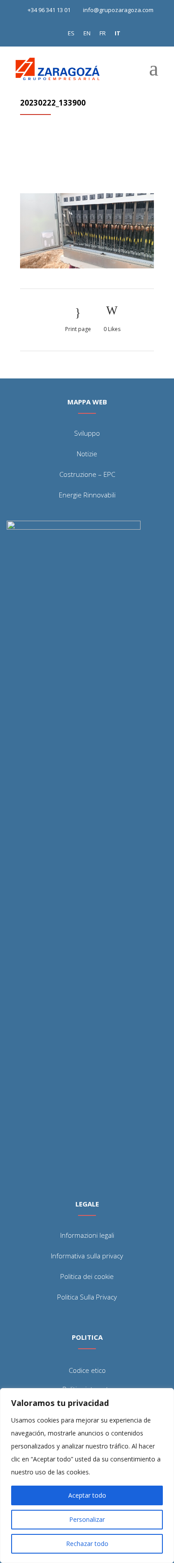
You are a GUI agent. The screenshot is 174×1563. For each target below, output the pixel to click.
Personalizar (87, 1519)
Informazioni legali (87, 1235)
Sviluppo (87, 433)
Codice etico (87, 1370)
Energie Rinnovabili (87, 494)
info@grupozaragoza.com (118, 10)
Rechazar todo (87, 1543)
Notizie (87, 453)
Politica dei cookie (87, 1276)
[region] (87, 1475)
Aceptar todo (87, 1495)
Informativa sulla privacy (87, 1255)
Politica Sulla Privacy (87, 1296)
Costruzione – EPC (87, 474)
